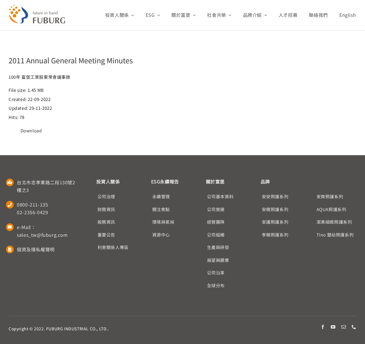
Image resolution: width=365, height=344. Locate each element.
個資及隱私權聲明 (36, 249)
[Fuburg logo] (37, 6)
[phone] (354, 327)
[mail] (343, 327)
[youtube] (333, 327)
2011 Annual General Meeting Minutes (71, 60)
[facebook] (323, 327)
